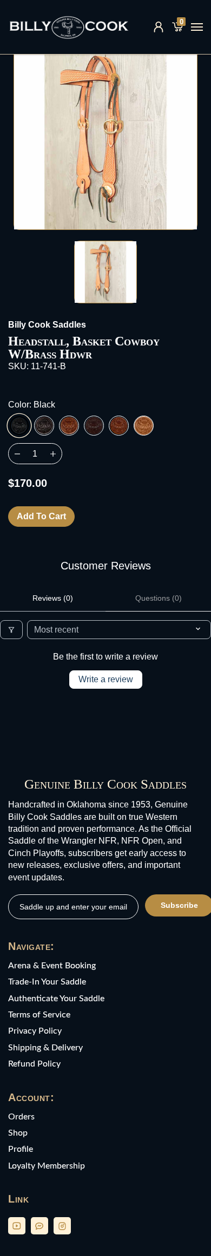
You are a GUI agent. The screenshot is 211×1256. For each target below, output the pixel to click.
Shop (18, 1133)
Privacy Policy (35, 1031)
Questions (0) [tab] (158, 598)
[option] (105, 138)
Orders (21, 1116)
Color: (31, 404)
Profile (20, 1149)
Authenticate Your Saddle (56, 998)
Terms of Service (39, 1014)
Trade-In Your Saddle (47, 981)
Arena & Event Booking (52, 965)
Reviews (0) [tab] (52, 598)
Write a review (105, 679)
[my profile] (158, 27)
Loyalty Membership (46, 1166)
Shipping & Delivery (45, 1047)
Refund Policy (34, 1064)
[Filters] (11, 629)
